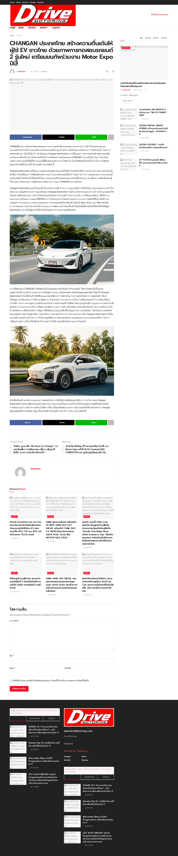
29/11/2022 (144, 151)
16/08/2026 (87, 595)
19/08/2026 (51, 595)
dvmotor (21, 71)
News (18, 2)
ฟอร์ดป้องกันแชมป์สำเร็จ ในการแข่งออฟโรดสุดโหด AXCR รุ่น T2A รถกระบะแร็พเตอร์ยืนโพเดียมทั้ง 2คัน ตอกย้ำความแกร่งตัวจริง (98, 585)
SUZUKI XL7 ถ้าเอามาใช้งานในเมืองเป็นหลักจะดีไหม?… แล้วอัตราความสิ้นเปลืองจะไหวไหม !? (44, 729)
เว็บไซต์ (67, 668)
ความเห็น (15, 620)
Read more (127, 101)
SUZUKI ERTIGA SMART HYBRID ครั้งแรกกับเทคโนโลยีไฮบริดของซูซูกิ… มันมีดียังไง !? (153, 130)
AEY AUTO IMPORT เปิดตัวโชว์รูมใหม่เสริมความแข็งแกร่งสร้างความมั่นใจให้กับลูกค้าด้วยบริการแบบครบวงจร (43, 779)
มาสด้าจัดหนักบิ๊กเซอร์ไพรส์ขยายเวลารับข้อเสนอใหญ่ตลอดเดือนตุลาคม (143, 85)
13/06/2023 (144, 119)
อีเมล (13, 668)
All (141, 38)
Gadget (40, 2)
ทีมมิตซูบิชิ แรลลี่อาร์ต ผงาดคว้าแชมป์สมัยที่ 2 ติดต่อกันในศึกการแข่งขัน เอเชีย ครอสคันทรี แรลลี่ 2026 (25, 583)
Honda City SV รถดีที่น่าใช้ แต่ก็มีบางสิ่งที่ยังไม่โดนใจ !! (44, 744)
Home (12, 2)
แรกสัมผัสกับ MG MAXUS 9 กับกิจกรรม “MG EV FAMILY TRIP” (153, 112)
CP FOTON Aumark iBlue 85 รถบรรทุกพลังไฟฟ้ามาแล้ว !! (153, 162)
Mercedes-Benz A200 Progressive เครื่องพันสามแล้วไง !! (44, 761)
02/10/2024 (137, 90)
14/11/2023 (34, 71)
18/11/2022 (144, 169)
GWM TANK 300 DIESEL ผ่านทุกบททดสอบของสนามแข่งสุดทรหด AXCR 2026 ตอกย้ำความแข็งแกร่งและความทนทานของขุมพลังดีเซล (61, 585)
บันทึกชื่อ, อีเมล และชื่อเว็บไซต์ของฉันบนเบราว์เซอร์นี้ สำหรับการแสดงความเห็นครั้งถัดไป (51, 680)
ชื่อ (12, 655)
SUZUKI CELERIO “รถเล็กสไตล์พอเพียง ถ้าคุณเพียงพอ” (153, 146)
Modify (33, 2)
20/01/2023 (144, 138)
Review (25, 2)
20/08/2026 (15, 538)
